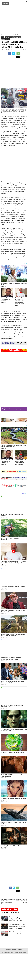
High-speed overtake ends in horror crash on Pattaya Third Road (20, 900)
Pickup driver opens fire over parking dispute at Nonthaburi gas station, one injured (17, 919)
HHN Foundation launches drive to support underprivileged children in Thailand (7, 901)
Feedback (20, 949)
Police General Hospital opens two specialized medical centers (18, 933)
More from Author (10, 912)
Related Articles (9, 909)
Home (2, 35)
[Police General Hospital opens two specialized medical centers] (4, 933)
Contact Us (8, 949)
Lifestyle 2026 (17, 37)
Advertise (14, 949)
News (2, 37)
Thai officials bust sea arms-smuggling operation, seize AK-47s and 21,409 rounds (17, 926)
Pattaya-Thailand (9, 37)
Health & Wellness (3, 935)
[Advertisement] (14, 18)
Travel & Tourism (5, 39)
